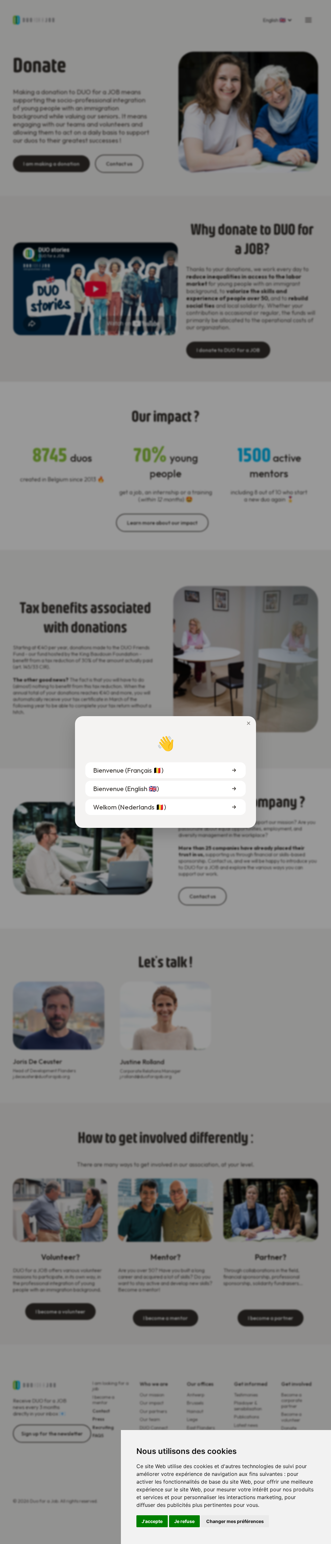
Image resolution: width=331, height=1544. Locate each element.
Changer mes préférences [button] (235, 1521)
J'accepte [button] (152, 1521)
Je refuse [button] (184, 1521)
